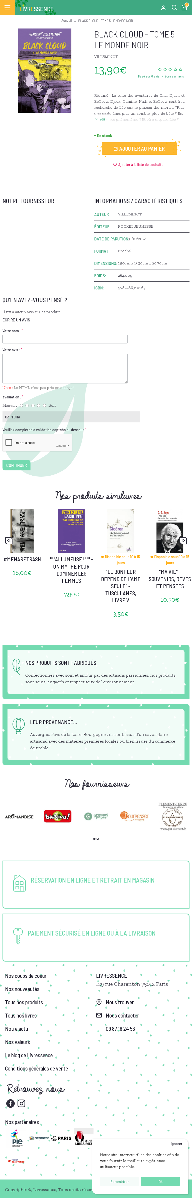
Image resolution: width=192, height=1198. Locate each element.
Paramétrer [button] (119, 1181)
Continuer (16, 465)
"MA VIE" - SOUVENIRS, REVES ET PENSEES (170, 578)
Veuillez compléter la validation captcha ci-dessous (43, 429)
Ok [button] (160, 1181)
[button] (8, 540)
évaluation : (11, 396)
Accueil (67, 20)
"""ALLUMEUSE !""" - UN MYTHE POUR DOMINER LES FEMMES (71, 570)
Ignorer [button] (176, 1143)
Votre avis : (11, 349)
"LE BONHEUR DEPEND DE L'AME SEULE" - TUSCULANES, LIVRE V (120, 585)
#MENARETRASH (22, 559)
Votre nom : (11, 330)
